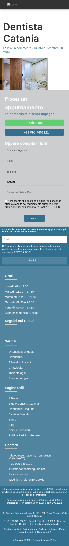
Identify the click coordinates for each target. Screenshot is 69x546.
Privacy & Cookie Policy (44, 540)
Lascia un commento (17, 48)
